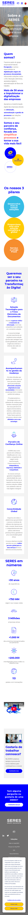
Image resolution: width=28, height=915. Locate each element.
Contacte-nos (14, 771)
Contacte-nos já (14, 804)
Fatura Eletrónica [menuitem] (14, 853)
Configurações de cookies (14, 900)
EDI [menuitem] (14, 850)
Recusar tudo (14, 908)
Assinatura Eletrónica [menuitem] (14, 857)
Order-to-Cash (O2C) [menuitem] (14, 843)
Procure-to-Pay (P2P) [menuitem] (14, 846)
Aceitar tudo (14, 904)
